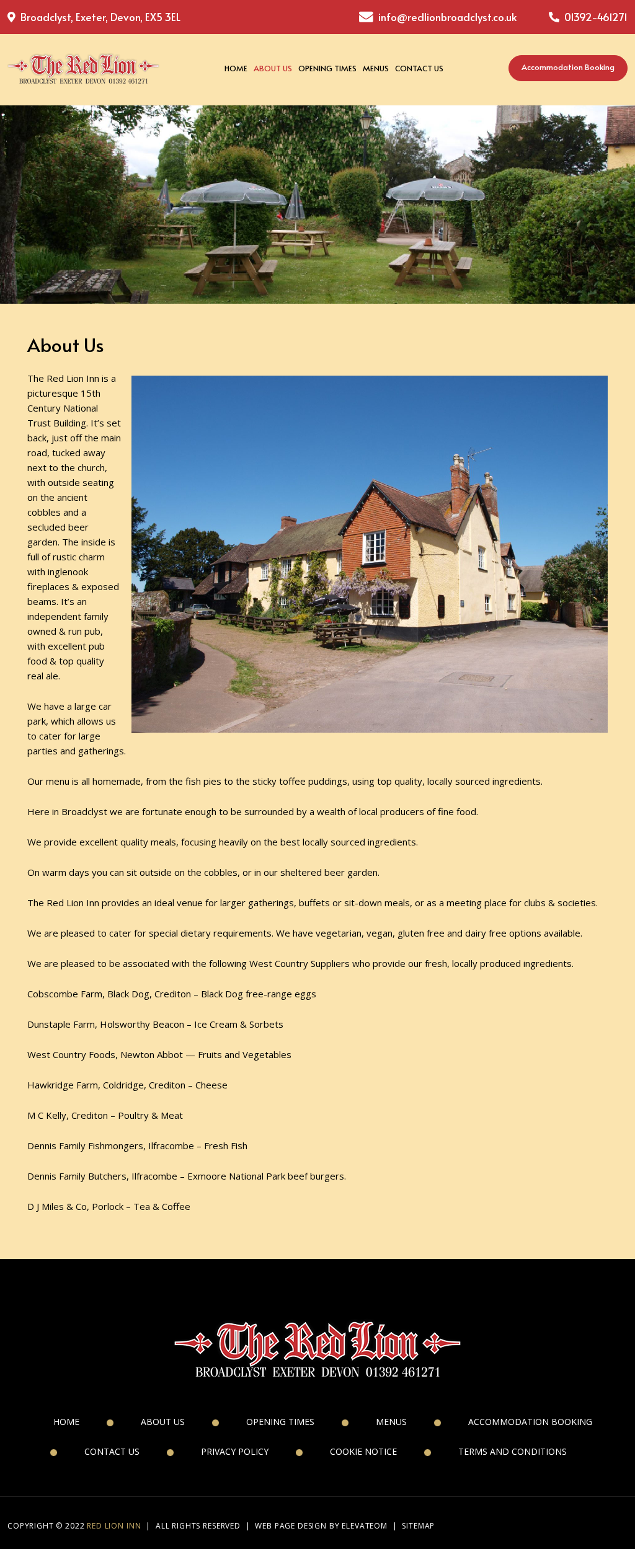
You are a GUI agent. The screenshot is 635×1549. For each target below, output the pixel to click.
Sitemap (418, 1525)
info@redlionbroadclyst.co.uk (447, 16)
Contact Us (419, 68)
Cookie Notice (363, 1451)
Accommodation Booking (568, 67)
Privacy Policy (235, 1451)
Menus (376, 68)
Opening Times (327, 68)
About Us (273, 68)
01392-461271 (595, 16)
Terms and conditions (512, 1451)
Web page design (291, 1525)
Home (235, 68)
